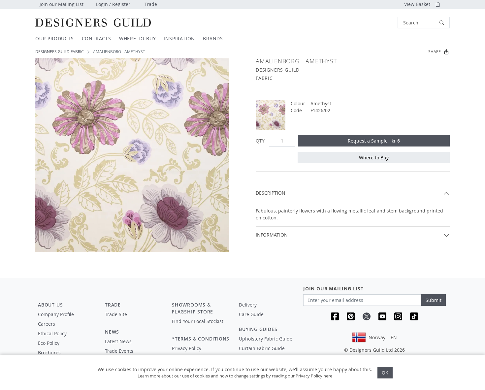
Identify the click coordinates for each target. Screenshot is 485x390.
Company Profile (56, 314)
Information (272, 235)
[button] (424, 22)
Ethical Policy (52, 333)
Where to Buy (374, 157)
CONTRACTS (96, 38)
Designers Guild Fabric (59, 51)
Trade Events (119, 351)
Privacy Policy (186, 348)
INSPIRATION (179, 38)
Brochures (49, 352)
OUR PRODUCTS (54, 38)
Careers (46, 324)
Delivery (248, 305)
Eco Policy (48, 343)
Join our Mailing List (61, 4)
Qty (260, 141)
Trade (151, 4)
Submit (433, 300)
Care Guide (251, 314)
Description (270, 193)
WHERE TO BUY (137, 38)
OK (385, 373)
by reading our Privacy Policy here (299, 376)
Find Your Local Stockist (197, 321)
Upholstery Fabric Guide (265, 339)
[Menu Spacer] (133, 320)
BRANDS (213, 38)
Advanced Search (382, 22)
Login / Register (113, 4)
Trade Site (116, 314)
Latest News (118, 341)
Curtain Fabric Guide (262, 348)
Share (434, 51)
